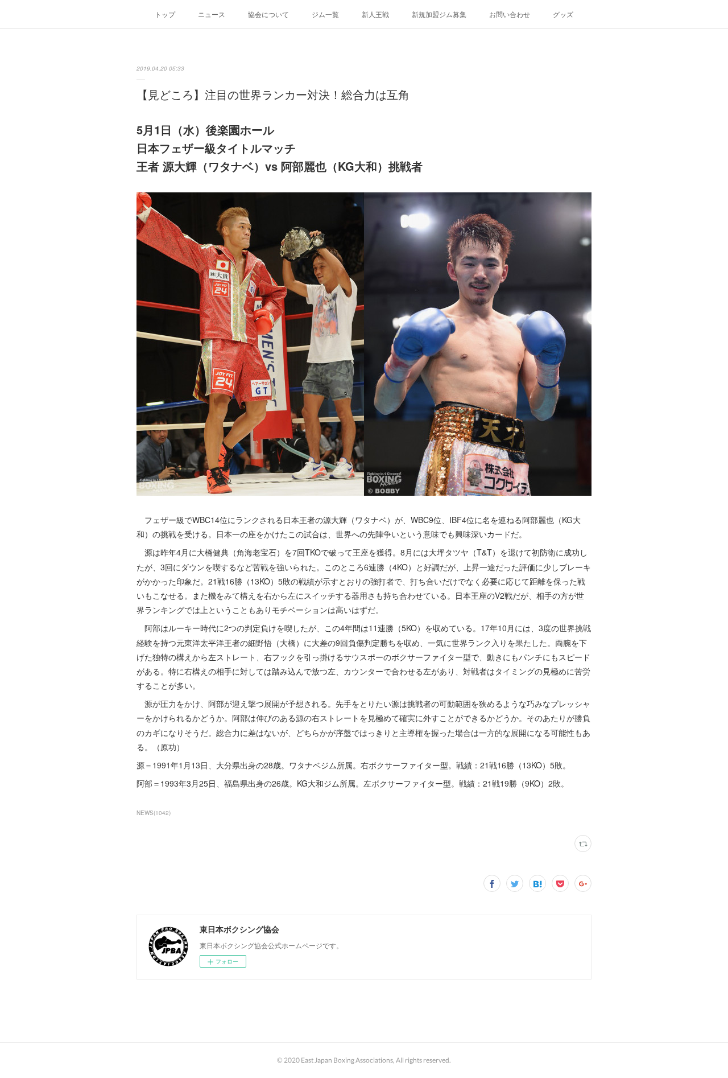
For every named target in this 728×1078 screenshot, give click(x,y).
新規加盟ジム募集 (439, 14)
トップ (165, 14)
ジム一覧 (325, 14)
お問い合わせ (509, 14)
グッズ (563, 14)
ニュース (211, 14)
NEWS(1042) (153, 813)
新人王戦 (375, 14)
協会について (268, 14)
